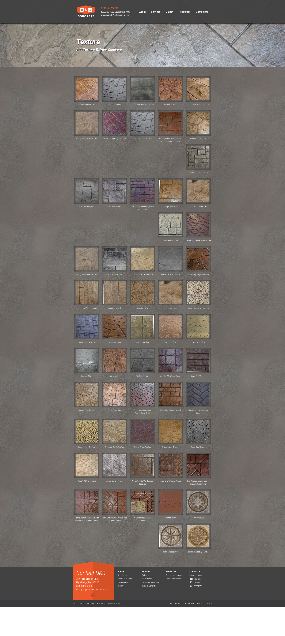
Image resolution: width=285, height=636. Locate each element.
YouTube (197, 579)
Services (155, 11)
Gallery (169, 11)
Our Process (123, 575)
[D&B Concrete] (86, 12)
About (142, 11)
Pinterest (197, 582)
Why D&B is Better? (125, 579)
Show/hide (93, 595)
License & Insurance (173, 579)
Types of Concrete (149, 586)
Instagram (198, 586)
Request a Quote (195, 575)
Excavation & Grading (150, 582)
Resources (185, 11)
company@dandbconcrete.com (116, 15)
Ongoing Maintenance (174, 575)
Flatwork (145, 575)
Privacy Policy (116, 604)
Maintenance (147, 579)
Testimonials (123, 582)
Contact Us (202, 11)
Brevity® (203, 604)
